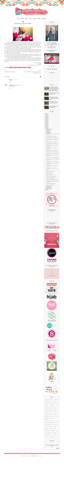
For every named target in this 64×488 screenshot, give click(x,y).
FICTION (46, 414)
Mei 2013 (48, 132)
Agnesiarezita (11, 85)
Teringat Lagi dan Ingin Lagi (50, 171)
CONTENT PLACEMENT (48, 410)
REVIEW (51, 428)
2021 (46, 118)
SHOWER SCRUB (47, 430)
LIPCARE (46, 420)
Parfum (46, 426)
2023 (46, 116)
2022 (46, 117)
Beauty (26, 18)
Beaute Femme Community (49, 399)
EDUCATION (47, 412)
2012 (46, 189)
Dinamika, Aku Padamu (49, 174)
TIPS (51, 434)
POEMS (54, 426)
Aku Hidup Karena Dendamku (50, 177)
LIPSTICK (50, 420)
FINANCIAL (50, 414)
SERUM (55, 428)
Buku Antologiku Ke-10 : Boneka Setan (51, 150)
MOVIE (52, 424)
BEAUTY (56, 399)
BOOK (57, 403)
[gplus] (50, 69)
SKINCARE (53, 430)
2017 (46, 123)
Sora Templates (27, 455)
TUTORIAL (52, 436)
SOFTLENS (55, 432)
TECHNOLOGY (47, 434)
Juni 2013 (48, 131)
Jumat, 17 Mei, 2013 (15, 79)
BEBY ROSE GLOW (48, 401)
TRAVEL (55, 434)
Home (18, 18)
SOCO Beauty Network (48, 432)
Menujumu (47, 169)
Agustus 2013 (48, 129)
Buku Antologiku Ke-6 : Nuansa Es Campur (52, 157)
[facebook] (46, 69)
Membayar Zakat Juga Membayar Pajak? (52, 179)
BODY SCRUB (53, 403)
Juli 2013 (47, 130)
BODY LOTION (47, 403)
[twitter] (48, 69)
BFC (52, 401)
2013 (46, 128)
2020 (46, 119)
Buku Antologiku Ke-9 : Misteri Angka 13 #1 (52, 151)
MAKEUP (52, 422)
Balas (10, 82)
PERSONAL (50, 426)
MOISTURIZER (47, 424)
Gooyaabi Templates (39, 455)
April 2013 (48, 186)
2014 (46, 126)
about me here (54, 43)
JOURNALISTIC (47, 418)
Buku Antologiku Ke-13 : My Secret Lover (52, 143)
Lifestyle (34, 18)
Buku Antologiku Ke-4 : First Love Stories (52, 161)
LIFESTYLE (53, 418)
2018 (46, 122)
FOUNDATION (56, 414)
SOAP (57, 430)
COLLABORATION (47, 408)
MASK (57, 422)
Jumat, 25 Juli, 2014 (21, 85)
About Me (22, 18)
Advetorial (39, 18)
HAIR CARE (52, 416)
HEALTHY (56, 416)
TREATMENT (47, 436)
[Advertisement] (30, 473)
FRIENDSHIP (47, 416)
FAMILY (55, 412)
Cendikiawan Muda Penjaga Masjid (51, 176)
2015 (46, 125)
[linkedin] (52, 69)
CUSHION (55, 410)
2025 (46, 113)
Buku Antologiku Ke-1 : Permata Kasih (51, 168)
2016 (46, 124)
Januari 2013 (48, 188)
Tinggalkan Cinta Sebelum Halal (50, 183)
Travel (30, 18)
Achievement (44, 18)
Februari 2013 (48, 187)
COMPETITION (54, 408)
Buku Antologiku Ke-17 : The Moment (51, 136)
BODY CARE (56, 401)
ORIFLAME (56, 424)
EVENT (51, 412)
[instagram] (54, 69)
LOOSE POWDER (47, 422)
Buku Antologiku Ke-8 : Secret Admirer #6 (52, 153)
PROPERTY (46, 428)
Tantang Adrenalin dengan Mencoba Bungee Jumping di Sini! (54, 98)
